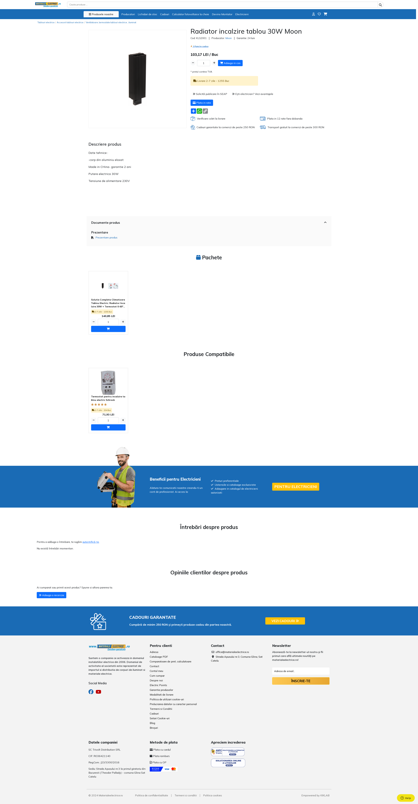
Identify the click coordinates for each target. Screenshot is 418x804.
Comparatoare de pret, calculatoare (170, 661)
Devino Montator (222, 14)
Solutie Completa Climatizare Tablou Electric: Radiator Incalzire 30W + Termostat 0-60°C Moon (108, 303)
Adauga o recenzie (52, 595)
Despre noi (156, 680)
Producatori (128, 14)
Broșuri (154, 727)
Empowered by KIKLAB (315, 795)
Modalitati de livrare (161, 694)
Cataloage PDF (159, 656)
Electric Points (158, 685)
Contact (154, 666)
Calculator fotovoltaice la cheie (190, 14)
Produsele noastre (102, 14)
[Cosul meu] (325, 14)
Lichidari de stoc (147, 14)
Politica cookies (212, 795)
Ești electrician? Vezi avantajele (254, 94)
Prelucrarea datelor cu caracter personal (173, 704)
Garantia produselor (161, 689)
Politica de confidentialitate (151, 795)
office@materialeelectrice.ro (232, 652)
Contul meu (156, 671)
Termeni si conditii (186, 795)
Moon (228, 38)
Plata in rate (203, 102)
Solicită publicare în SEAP (211, 94)
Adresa (154, 652)
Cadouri (164, 14)
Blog (152, 723)
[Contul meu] (313, 14)
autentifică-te (90, 542)
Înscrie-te (300, 681)
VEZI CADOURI (284, 621)
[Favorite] (319, 14)
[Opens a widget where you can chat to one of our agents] (406, 798)
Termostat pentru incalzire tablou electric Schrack (108, 398)
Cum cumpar (157, 675)
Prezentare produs (106, 237)
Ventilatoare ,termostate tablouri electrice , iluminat (111, 22)
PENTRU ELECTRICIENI (295, 486)
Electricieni (242, 14)
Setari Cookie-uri (159, 718)
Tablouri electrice (46, 22)
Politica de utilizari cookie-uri (167, 699)
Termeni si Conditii (161, 708)
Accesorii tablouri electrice (70, 22)
